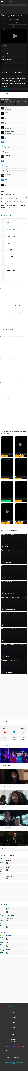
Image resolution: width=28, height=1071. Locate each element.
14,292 (17, 19)
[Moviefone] (14, 2)
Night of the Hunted (6, 454)
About (14, 1031)
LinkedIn (13, 733)
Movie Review (8, 860)
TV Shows (14, 1015)
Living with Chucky (19, 521)
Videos (14, 1024)
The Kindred (4, 476)
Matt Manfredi (23, 197)
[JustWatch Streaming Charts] (9, 20)
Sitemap (14, 1036)
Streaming (14, 1017)
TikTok (4, 739)
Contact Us (14, 1034)
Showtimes (14, 1020)
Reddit (6, 72)
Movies (14, 1012)
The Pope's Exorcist (6, 521)
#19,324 (11, 19)
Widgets (23, 739)
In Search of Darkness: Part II (7, 499)
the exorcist (4, 209)
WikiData (10, 207)
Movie (17, 22)
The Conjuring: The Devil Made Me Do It (21, 454)
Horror (3, 69)
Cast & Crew (5, 216)
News (14, 1027)
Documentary (7, 69)
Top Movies (4, 905)
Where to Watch (12, 95)
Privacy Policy (14, 1041)
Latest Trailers (5, 745)
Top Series (4, 932)
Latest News (4, 286)
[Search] (25, 5)
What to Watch (14, 1022)
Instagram (23, 728)
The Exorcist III (18, 499)
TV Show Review (9, 876)
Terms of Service (14, 1039)
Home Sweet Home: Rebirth (20, 476)
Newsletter (14, 739)
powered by (2, 99)
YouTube (4, 733)
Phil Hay (18, 198)
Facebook (3, 72)
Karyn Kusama (4, 198)
